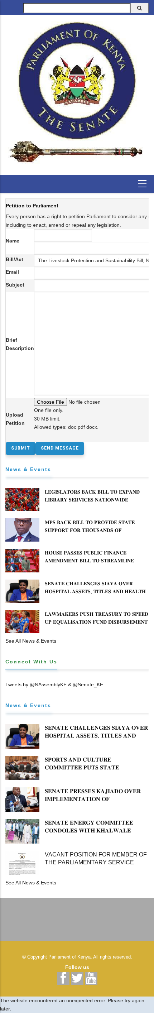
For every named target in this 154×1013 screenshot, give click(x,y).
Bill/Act (14, 259)
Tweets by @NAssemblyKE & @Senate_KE (54, 684)
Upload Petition (15, 419)
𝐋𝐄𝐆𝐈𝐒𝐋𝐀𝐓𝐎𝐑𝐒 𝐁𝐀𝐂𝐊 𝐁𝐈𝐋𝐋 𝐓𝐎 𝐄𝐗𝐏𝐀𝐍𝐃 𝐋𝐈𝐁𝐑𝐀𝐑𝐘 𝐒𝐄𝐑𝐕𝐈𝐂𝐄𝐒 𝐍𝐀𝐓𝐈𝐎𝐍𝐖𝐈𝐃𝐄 (92, 496)
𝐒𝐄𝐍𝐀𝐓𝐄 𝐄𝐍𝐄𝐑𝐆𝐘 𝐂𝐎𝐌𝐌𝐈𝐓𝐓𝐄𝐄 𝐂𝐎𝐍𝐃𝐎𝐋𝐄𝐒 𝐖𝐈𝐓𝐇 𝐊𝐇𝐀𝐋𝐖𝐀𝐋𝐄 (89, 827)
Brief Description (20, 344)
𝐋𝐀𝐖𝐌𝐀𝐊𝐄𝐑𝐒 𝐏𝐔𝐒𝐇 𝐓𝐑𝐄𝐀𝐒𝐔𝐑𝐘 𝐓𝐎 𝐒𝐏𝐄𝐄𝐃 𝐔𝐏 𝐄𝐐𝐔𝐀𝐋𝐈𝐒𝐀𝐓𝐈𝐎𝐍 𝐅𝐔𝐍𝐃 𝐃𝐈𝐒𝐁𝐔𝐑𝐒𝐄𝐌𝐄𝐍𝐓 (96, 618)
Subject (15, 285)
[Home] (77, 92)
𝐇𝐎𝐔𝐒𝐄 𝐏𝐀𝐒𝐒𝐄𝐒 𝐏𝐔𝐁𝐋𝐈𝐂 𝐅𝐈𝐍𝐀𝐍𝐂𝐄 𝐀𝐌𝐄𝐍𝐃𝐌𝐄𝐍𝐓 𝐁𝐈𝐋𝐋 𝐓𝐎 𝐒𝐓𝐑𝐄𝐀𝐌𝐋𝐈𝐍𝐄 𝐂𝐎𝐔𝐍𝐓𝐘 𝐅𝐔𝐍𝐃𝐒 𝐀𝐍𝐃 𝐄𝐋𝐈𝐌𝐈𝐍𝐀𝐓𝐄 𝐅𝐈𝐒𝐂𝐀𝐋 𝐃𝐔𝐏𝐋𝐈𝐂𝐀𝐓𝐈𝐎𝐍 (95, 564)
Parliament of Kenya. (70, 957)
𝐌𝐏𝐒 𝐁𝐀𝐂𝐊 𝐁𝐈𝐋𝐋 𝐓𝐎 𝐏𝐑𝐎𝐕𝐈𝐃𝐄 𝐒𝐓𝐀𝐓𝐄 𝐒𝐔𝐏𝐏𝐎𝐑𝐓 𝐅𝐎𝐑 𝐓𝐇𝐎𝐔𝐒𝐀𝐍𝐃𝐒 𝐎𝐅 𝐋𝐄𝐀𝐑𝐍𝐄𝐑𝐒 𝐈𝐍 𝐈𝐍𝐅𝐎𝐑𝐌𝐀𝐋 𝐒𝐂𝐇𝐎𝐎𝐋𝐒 (90, 530)
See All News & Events (30, 641)
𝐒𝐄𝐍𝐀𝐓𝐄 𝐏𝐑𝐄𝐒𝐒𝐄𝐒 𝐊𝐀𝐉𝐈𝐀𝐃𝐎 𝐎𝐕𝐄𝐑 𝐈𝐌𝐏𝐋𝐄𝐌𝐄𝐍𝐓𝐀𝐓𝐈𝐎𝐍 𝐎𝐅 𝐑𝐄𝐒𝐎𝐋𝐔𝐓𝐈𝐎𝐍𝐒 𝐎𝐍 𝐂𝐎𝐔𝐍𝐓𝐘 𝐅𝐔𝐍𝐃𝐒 (94, 799)
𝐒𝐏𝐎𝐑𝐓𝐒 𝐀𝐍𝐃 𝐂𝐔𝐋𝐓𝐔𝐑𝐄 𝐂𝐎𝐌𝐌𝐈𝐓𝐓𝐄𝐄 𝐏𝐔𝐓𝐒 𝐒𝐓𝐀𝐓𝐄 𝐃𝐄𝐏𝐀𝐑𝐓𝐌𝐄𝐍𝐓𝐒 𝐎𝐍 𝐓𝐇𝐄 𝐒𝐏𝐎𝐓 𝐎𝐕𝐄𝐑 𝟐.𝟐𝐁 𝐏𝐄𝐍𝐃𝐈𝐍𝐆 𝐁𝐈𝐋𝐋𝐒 (96, 771)
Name (12, 241)
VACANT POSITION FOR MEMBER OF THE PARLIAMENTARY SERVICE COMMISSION (96, 862)
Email (12, 272)
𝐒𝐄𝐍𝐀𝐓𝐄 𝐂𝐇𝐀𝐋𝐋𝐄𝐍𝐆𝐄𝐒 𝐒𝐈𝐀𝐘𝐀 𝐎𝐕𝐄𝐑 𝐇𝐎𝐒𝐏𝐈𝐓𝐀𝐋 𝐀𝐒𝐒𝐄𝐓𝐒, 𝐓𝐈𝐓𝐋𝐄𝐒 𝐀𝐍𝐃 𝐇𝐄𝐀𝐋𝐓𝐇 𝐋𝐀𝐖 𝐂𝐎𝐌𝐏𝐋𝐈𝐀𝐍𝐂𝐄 (95, 591)
